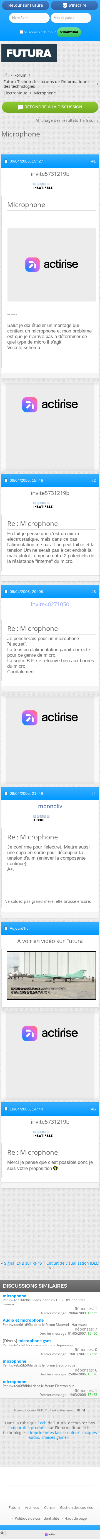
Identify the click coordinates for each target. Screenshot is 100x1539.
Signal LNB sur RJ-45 (23, 1263)
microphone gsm (34, 1340)
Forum (20, 75)
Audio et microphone (23, 1320)
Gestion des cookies (76, 1507)
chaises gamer (54, 1437)
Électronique (15, 93)
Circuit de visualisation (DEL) (72, 1263)
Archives (32, 1507)
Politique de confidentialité (37, 1518)
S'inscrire (74, 5)
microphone (14, 1295)
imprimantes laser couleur (54, 1432)
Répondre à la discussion (50, 107)
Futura (14, 1507)
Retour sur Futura (25, 5)
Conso (49, 1507)
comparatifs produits (27, 1427)
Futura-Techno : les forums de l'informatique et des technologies (48, 84)
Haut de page (75, 1518)
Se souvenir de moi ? (39, 32)
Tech (42, 1422)
